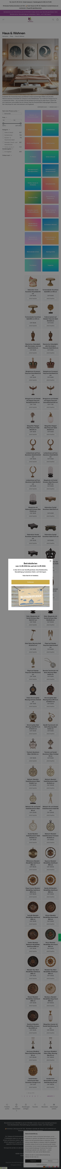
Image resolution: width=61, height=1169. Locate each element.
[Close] (50, 561)
